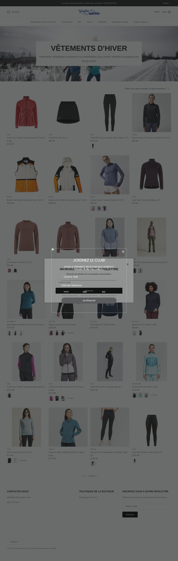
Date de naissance (71, 285)
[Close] (123, 251)
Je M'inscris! (89, 300)
